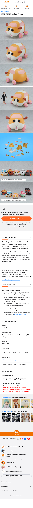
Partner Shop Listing (20, 314)
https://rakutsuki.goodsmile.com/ (11, 280)
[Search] (13, 2)
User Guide (4, 486)
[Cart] (15, 2)
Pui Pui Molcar (5, 11)
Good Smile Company (9, 360)
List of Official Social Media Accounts (14, 476)
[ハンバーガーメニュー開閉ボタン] (30, 2)
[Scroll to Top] (16, 432)
